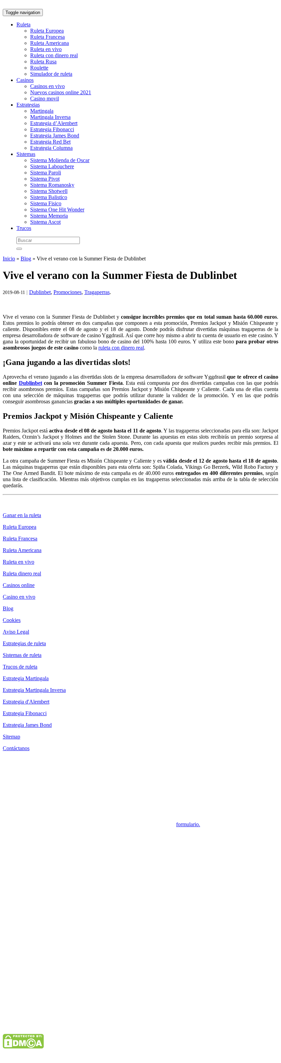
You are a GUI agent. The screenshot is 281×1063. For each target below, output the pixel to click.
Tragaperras (97, 292)
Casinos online (19, 585)
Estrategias (28, 105)
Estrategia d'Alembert (26, 702)
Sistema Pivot (45, 179)
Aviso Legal (16, 632)
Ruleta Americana (49, 43)
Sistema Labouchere (52, 166)
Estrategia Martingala (26, 678)
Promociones (67, 292)
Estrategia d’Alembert (53, 123)
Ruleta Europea (47, 31)
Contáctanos (16, 748)
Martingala (41, 111)
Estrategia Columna (51, 148)
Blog (26, 258)
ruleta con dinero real (121, 348)
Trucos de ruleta (20, 667)
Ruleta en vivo (46, 49)
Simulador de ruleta (51, 74)
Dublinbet (40, 292)
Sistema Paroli (45, 172)
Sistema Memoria (49, 216)
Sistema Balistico (48, 197)
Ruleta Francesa (47, 37)
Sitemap (11, 737)
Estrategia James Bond (54, 135)
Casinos (25, 80)
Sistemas (25, 154)
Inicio (9, 258)
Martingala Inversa (50, 117)
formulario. (188, 824)
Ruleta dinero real (22, 573)
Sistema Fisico (45, 203)
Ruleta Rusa (43, 61)
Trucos (23, 228)
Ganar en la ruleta (22, 515)
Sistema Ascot (45, 222)
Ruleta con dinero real (54, 55)
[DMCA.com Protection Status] (23, 1047)
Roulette (39, 68)
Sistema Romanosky (52, 185)
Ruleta (23, 24)
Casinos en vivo (47, 86)
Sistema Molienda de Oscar (59, 160)
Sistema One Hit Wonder (57, 209)
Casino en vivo (19, 597)
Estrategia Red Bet (50, 142)
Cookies (12, 620)
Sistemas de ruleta (22, 655)
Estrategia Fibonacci (52, 129)
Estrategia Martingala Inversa (34, 690)
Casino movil (44, 98)
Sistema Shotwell (49, 191)
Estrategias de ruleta (24, 643)
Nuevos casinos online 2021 (60, 92)
